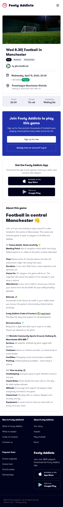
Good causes (8, 469)
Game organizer (9, 459)
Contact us (7, 442)
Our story (38, 426)
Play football (39, 437)
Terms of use (8, 502)
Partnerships (8, 474)
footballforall (22, 66)
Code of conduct (10, 437)
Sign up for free (31, 139)
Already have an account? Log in (32, 148)
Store (36, 442)
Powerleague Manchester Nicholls (29, 85)
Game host (7, 464)
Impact (37, 431)
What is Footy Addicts (12, 426)
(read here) (45, 313)
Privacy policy (21, 502)
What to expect (9, 431)
